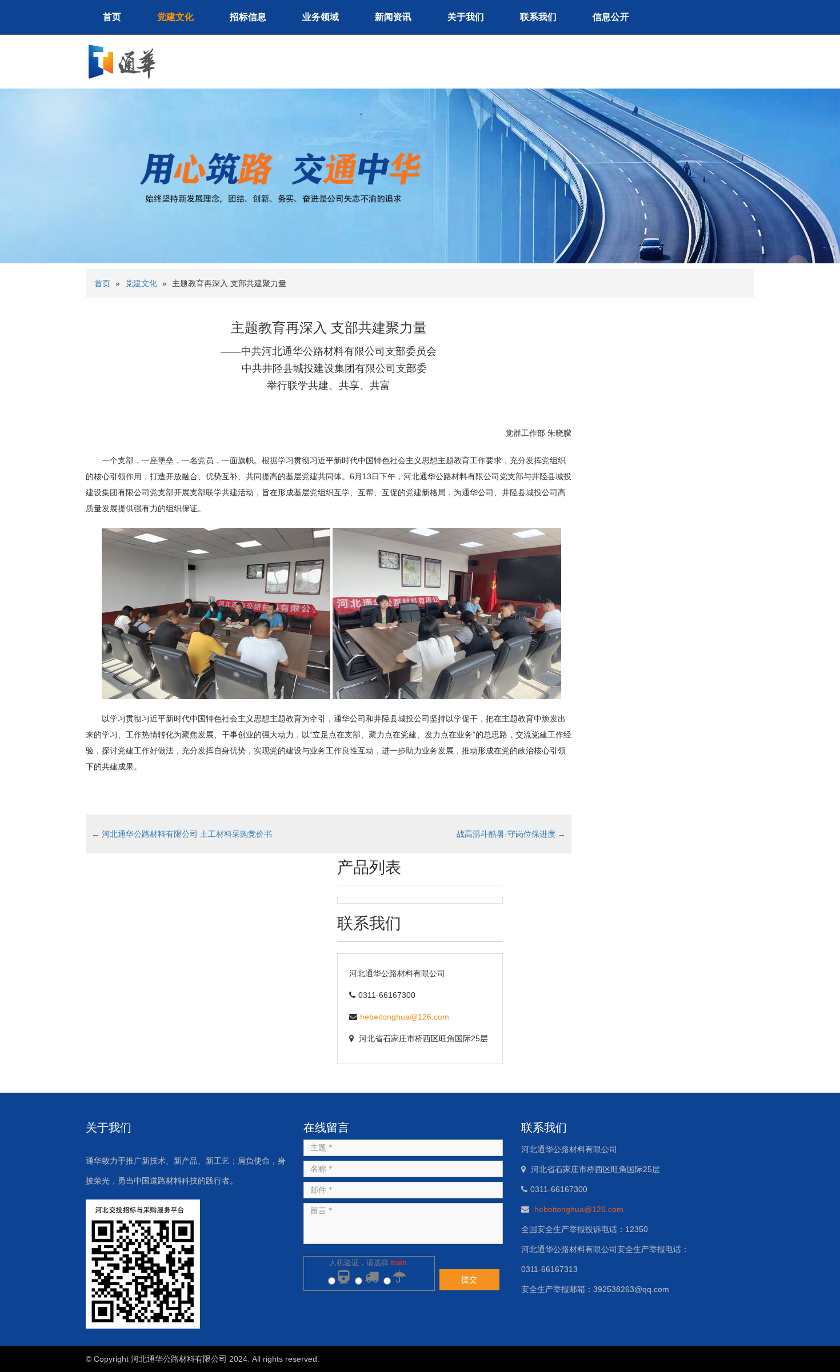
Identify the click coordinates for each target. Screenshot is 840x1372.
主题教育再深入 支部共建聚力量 (329, 327)
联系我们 (538, 17)
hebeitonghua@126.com (404, 1016)
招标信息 (248, 17)
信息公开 (611, 17)
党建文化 (175, 17)
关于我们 (465, 17)
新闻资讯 (393, 17)
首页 (112, 17)
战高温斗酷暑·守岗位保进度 (511, 834)
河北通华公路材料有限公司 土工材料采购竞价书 (181, 834)
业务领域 (320, 17)
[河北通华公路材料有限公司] (127, 61)
